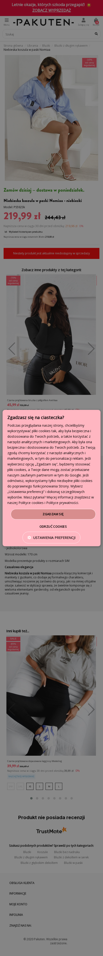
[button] (51, 537)
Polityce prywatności (62, 502)
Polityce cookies (31, 502)
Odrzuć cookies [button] (53, 526)
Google (75, 475)
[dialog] (52, 478)
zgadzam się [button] (53, 514)
